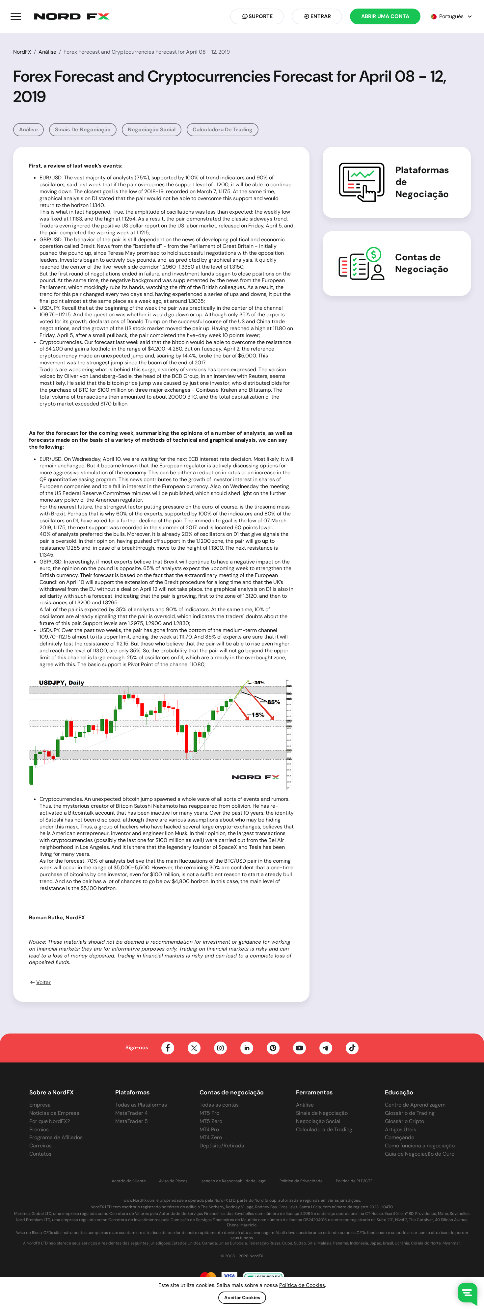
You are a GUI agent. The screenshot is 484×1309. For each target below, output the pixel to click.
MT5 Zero (211, 1121)
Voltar (43, 982)
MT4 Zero (211, 1137)
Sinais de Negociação (83, 129)
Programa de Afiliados (56, 1137)
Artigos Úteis (400, 1129)
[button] (16, 16)
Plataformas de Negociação (422, 182)
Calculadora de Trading (223, 129)
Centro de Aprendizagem (415, 1104)
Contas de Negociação (421, 263)
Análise (47, 51)
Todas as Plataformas (141, 1104)
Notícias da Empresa (54, 1113)
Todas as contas (219, 1104)
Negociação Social (151, 129)
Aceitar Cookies (242, 1297)
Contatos (40, 1153)
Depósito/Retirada (222, 1145)
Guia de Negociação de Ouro (419, 1153)
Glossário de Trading (410, 1113)
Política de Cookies (302, 1285)
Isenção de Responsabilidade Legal (233, 1181)
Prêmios (39, 1129)
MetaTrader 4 (131, 1113)
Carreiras (40, 1145)
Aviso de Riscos (173, 1181)
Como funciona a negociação (420, 1145)
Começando (399, 1137)
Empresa (40, 1104)
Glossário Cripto (404, 1121)
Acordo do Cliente (129, 1181)
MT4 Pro (209, 1129)
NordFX (22, 51)
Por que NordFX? (49, 1121)
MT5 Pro (209, 1113)
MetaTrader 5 (131, 1121)
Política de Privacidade (301, 1181)
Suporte (261, 16)
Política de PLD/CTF (354, 1181)
